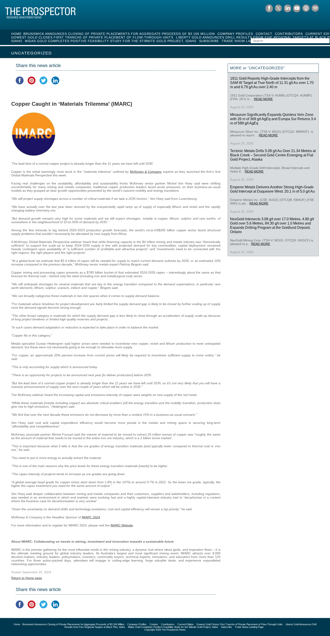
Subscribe (209, 41)
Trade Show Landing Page (247, 41)
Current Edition (185, 624)
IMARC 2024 (91, 517)
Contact (264, 34)
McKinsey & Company (146, 171)
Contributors (289, 34)
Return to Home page (26, 578)
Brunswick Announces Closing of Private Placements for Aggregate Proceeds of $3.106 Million (119, 34)
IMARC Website (121, 525)
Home (16, 34)
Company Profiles (235, 34)
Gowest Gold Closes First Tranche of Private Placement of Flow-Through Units (92, 37)
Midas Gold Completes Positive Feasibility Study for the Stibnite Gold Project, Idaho (110, 41)
